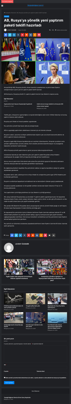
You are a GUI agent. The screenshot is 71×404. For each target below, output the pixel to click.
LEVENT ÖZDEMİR (11, 30)
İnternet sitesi (41, 371)
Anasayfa (7, 12)
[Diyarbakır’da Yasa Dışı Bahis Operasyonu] (57, 298)
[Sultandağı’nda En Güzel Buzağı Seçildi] (13, 317)
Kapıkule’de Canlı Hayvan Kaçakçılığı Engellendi (18, 104)
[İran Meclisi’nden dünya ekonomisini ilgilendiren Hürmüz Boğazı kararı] (57, 317)
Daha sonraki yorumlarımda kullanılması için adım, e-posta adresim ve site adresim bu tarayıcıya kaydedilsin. (35, 377)
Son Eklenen (35, 391)
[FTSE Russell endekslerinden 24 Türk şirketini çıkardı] (13, 298)
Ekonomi (13, 12)
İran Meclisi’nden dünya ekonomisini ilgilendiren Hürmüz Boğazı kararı (55, 326)
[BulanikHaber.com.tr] (35, 5)
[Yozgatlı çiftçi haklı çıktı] (35, 298)
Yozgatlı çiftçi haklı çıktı (33, 306)
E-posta (6, 371)
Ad (5, 364)
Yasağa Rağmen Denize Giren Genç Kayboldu (17, 397)
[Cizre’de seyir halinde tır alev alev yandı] (35, 317)
